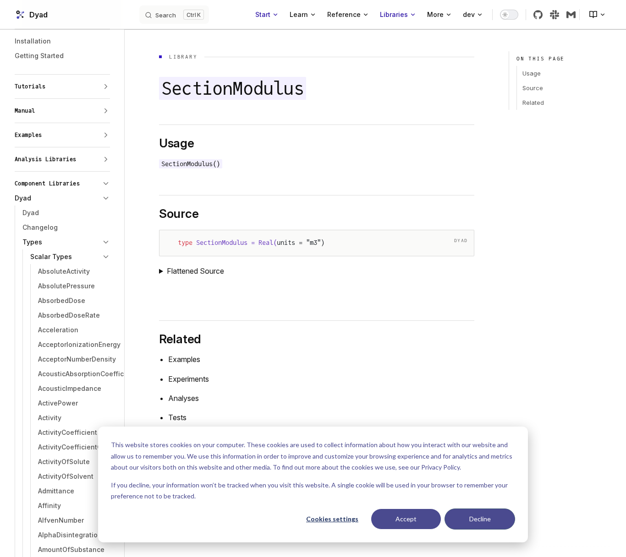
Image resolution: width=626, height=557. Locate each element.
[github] (538, 15)
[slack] (554, 15)
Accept (406, 519)
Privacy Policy (440, 467)
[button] (62, 86)
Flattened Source (195, 271)
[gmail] (571, 15)
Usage (531, 73)
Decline (480, 519)
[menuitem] (593, 14)
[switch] (509, 15)
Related (533, 102)
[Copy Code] (459, 245)
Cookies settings (332, 519)
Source (532, 88)
